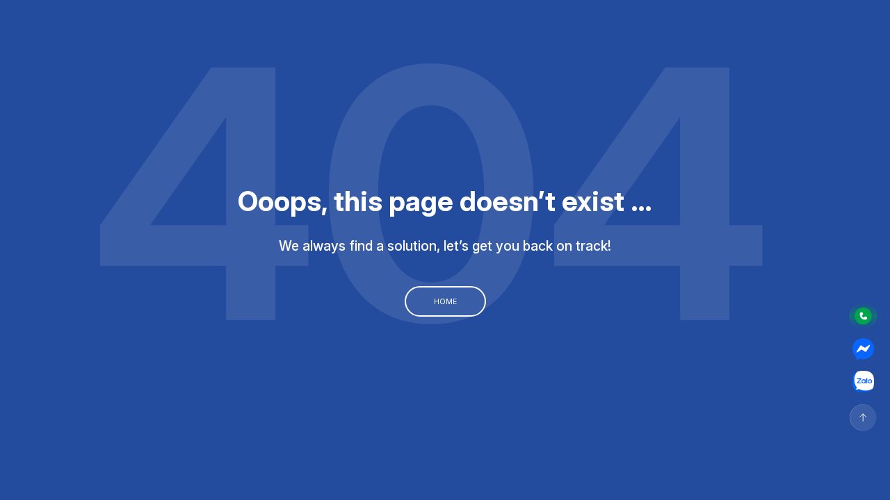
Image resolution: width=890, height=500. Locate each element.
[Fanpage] (863, 349)
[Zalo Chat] (863, 381)
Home (445, 301)
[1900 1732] (863, 316)
